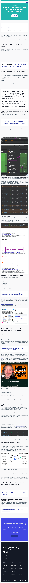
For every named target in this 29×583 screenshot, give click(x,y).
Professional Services (13, 565)
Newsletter (20, 574)
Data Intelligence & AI (13, 568)
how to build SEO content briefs (20, 426)
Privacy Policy (14, 580)
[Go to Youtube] (20, 580)
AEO (3, 568)
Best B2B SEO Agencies (6, 557)
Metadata (2, 358)
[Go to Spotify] (22, 580)
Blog (19, 571)
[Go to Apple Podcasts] (24, 580)
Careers (20, 565)
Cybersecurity (12, 574)
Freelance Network (21, 568)
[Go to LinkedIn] (19, 580)
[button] (27, 2)
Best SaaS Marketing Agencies (7, 558)
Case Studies (4, 571)
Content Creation (5, 565)
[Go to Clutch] (25, 580)
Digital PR (4, 574)
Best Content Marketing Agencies (7, 555)
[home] (4, 2)
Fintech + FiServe (13, 571)
